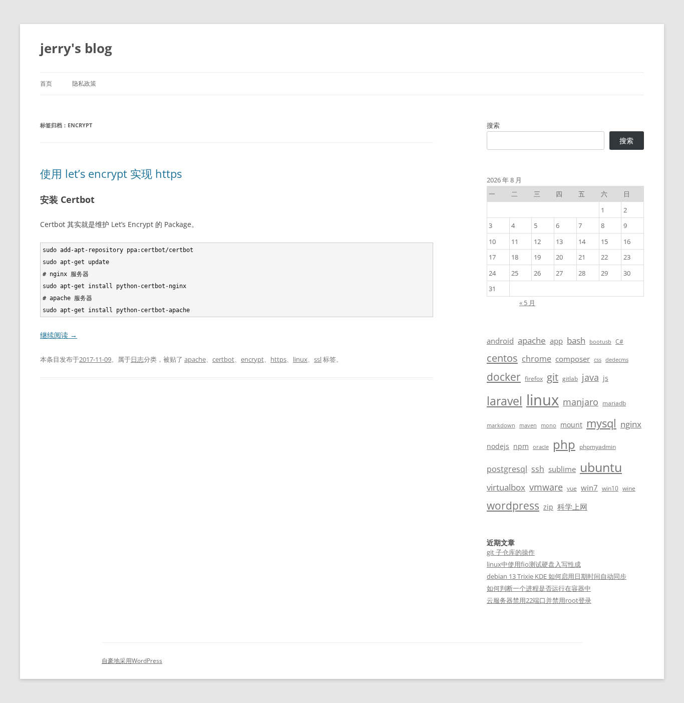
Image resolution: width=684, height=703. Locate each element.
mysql (601, 423)
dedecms (616, 359)
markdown (501, 425)
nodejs (498, 446)
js (605, 378)
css (597, 359)
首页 (46, 83)
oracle (541, 446)
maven (528, 425)
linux (300, 359)
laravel (504, 401)
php (564, 444)
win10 (610, 488)
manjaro (580, 402)
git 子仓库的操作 (511, 552)
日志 (137, 359)
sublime (562, 469)
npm (521, 446)
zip (548, 507)
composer (572, 359)
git (552, 377)
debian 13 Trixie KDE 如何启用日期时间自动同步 (556, 576)
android (500, 341)
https (278, 359)
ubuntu (601, 467)
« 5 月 (527, 302)
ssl (317, 359)
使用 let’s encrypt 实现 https (111, 173)
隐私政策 (84, 83)
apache (195, 359)
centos (502, 358)
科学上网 (572, 507)
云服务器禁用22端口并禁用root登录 (539, 600)
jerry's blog (76, 48)
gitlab (570, 378)
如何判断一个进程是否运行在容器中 (539, 588)
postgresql (507, 469)
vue (572, 488)
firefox (534, 378)
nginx (630, 424)
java (590, 377)
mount (571, 424)
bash (576, 340)
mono (548, 425)
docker (504, 377)
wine (628, 488)
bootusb (600, 341)
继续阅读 (58, 335)
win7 (589, 488)
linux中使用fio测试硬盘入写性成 (534, 564)
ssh (537, 469)
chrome (536, 358)
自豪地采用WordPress (132, 660)
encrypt (252, 359)
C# (619, 341)
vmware (546, 487)
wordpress (513, 505)
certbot (223, 359)
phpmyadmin (597, 446)
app (556, 341)
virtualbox (506, 487)
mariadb (614, 403)
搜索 (493, 125)
